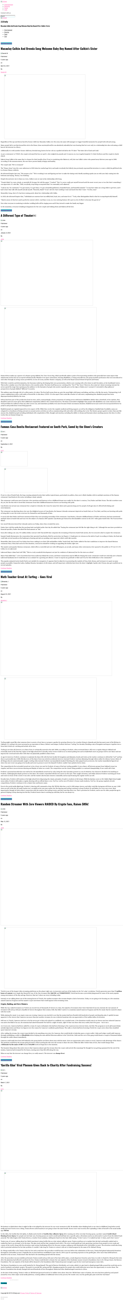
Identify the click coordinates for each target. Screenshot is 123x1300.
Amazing (7, 6)
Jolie (2, 239)
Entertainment (8, 5)
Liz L (2, 450)
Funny (6, 8)
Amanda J (4, 600)
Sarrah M (3, 72)
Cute (5, 10)
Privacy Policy (24, 1293)
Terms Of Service (35, 1293)
